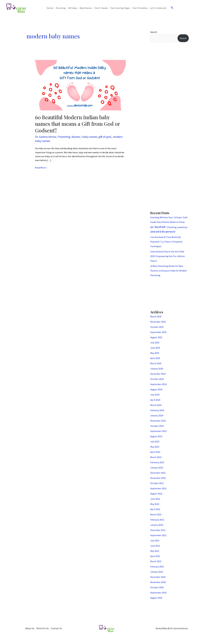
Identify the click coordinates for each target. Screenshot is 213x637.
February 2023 (157, 462)
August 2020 (156, 597)
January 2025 (156, 368)
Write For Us (43, 628)
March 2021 (155, 561)
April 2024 (155, 399)
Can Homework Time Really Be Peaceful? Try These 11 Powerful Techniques (166, 242)
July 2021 (154, 540)
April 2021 (155, 556)
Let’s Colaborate (158, 8)
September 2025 (158, 332)
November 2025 (158, 321)
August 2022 (156, 493)
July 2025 (154, 342)
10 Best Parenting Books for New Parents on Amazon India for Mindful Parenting (168, 271)
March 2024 (155, 405)
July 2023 (154, 441)
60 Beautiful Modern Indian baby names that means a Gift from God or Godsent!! (77, 124)
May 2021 (154, 550)
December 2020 (157, 576)
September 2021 (158, 535)
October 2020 (157, 587)
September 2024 (158, 384)
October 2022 (157, 483)
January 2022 (156, 524)
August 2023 (156, 436)
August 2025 (156, 337)
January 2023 (156, 467)
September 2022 (158, 488)
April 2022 (155, 509)
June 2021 (155, 545)
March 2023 (155, 457)
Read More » (41, 167)
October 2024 (157, 379)
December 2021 (157, 530)
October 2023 (157, 425)
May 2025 (154, 352)
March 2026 (155, 316)
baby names (89, 136)
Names (76, 136)
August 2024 (156, 389)
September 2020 (158, 592)
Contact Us (56, 628)
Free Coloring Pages (120, 8)
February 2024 (157, 410)
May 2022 (154, 504)
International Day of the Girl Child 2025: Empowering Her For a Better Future (167, 256)
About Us (29, 628)
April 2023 (155, 451)
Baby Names (86, 8)
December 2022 (157, 472)
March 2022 (155, 514)
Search (153, 32)
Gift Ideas (72, 8)
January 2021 (156, 571)
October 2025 (157, 326)
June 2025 (155, 347)
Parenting (61, 8)
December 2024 (157, 373)
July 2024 (154, 394)
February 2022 (157, 519)
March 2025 (155, 363)
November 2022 (158, 478)
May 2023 (154, 446)
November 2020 (158, 582)
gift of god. (105, 136)
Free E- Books (101, 8)
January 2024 (156, 415)
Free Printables (140, 8)
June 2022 (155, 498)
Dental (50, 8)
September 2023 (158, 431)
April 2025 (155, 358)
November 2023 (158, 420)
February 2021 (157, 566)
